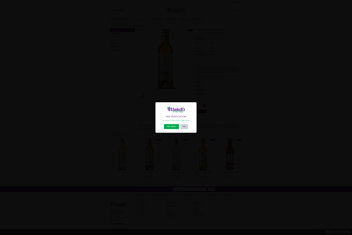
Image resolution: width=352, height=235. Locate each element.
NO (184, 126)
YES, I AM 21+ (171, 126)
